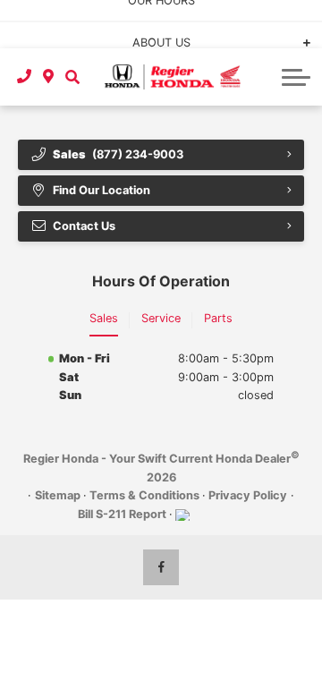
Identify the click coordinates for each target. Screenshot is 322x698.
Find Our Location (101, 190)
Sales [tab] (103, 318)
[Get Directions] (49, 77)
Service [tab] (161, 318)
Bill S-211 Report (122, 514)
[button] (72, 77)
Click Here (126, 32)
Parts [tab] (218, 318)
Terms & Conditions (144, 495)
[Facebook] (161, 567)
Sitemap (57, 495)
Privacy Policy (247, 495)
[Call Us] (25, 77)
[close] (296, 13)
